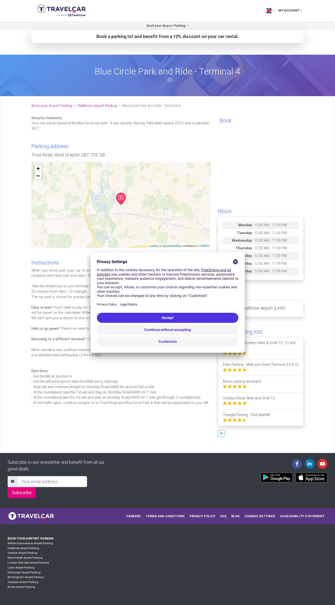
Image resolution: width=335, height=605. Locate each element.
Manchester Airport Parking (25, 557)
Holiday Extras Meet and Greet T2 (249, 398)
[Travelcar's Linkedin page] (310, 464)
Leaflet (153, 246)
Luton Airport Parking (21, 567)
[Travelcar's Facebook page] (297, 464)
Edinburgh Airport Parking (24, 572)
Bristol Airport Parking (21, 587)
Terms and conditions (165, 516)
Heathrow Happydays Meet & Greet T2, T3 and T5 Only (259, 345)
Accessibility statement (302, 516)
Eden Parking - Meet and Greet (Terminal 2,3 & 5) (260, 365)
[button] (221, 433)
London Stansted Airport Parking (28, 562)
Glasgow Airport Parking (23, 582)
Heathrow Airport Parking (97, 106)
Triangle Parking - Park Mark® (246, 415)
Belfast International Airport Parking (30, 543)
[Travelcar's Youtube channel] (322, 464)
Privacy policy (202, 516)
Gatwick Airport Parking (22, 553)
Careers (133, 516)
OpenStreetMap (171, 246)
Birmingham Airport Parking (26, 577)
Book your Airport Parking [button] (166, 25)
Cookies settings (260, 516)
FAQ (223, 516)
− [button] (38, 176)
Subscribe (22, 492)
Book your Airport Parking (51, 106)
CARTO (204, 246)
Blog (235, 516)
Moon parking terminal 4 (242, 381)
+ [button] (38, 168)
